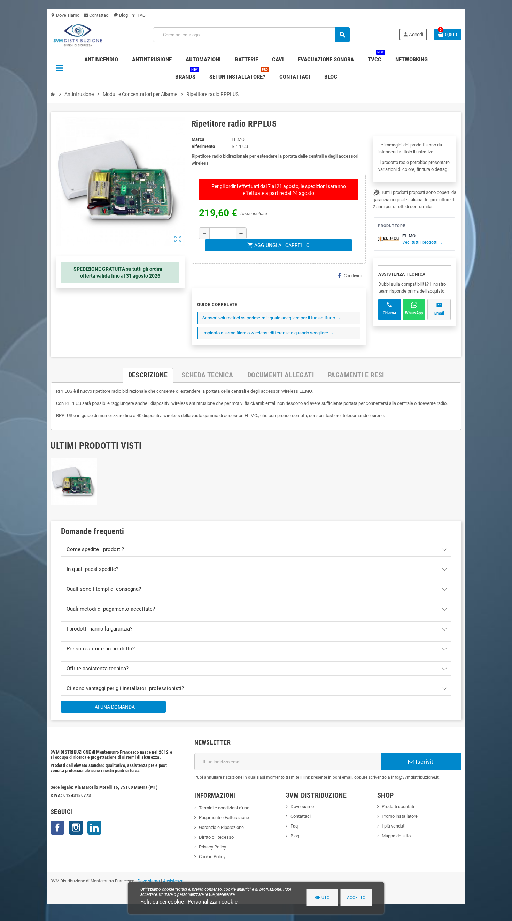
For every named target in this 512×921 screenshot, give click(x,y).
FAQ (141, 15)
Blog (123, 15)
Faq (294, 826)
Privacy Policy (212, 847)
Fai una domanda (113, 707)
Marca (198, 139)
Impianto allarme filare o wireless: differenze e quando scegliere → (268, 332)
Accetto (356, 897)
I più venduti (393, 826)
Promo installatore (400, 816)
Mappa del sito (396, 835)
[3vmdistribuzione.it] (77, 34)
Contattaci (98, 15)
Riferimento (203, 146)
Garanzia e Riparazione (221, 827)
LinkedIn (94, 828)
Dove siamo (65, 15)
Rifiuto (322, 897)
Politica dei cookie (162, 902)
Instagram (76, 828)
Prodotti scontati (398, 806)
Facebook (57, 828)
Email (439, 313)
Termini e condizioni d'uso (224, 807)
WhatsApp (414, 313)
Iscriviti (424, 761)
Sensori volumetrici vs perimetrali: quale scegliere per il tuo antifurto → (271, 317)
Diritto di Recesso (216, 837)
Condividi (353, 275)
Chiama (389, 313)
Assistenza (173, 880)
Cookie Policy (212, 856)
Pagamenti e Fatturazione (224, 817)
